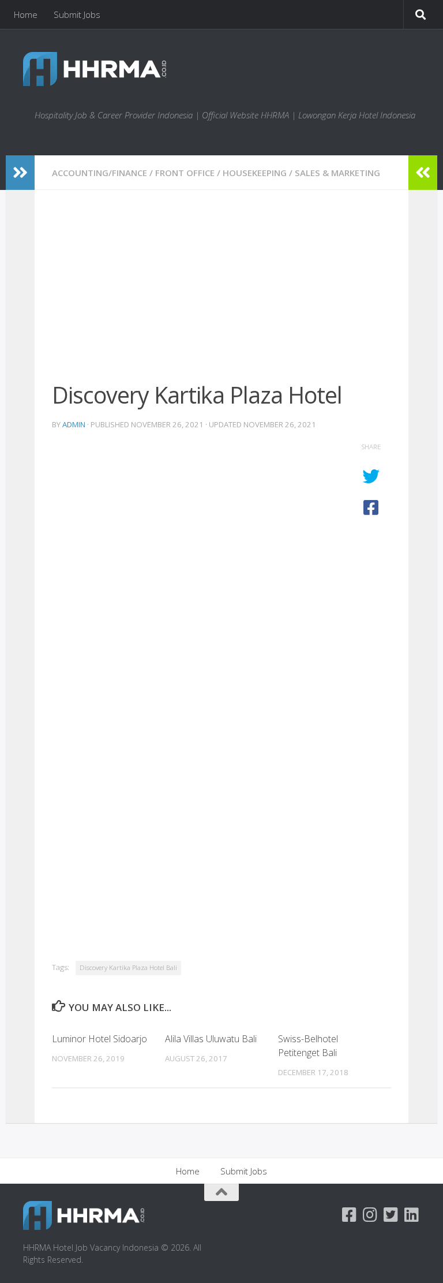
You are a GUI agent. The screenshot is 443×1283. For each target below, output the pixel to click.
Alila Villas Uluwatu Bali (211, 1038)
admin (73, 424)
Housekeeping (255, 172)
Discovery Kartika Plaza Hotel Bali (128, 967)
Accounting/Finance (99, 172)
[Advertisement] (221, 293)
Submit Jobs (77, 14)
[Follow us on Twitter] (391, 1215)
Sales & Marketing (337, 172)
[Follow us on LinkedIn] (412, 1215)
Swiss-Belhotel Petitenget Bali (308, 1045)
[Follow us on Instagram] (370, 1215)
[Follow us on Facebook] (349, 1215)
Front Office (185, 172)
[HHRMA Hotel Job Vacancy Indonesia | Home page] (94, 69)
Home (25, 14)
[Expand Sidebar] (20, 172)
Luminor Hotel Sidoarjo (99, 1038)
